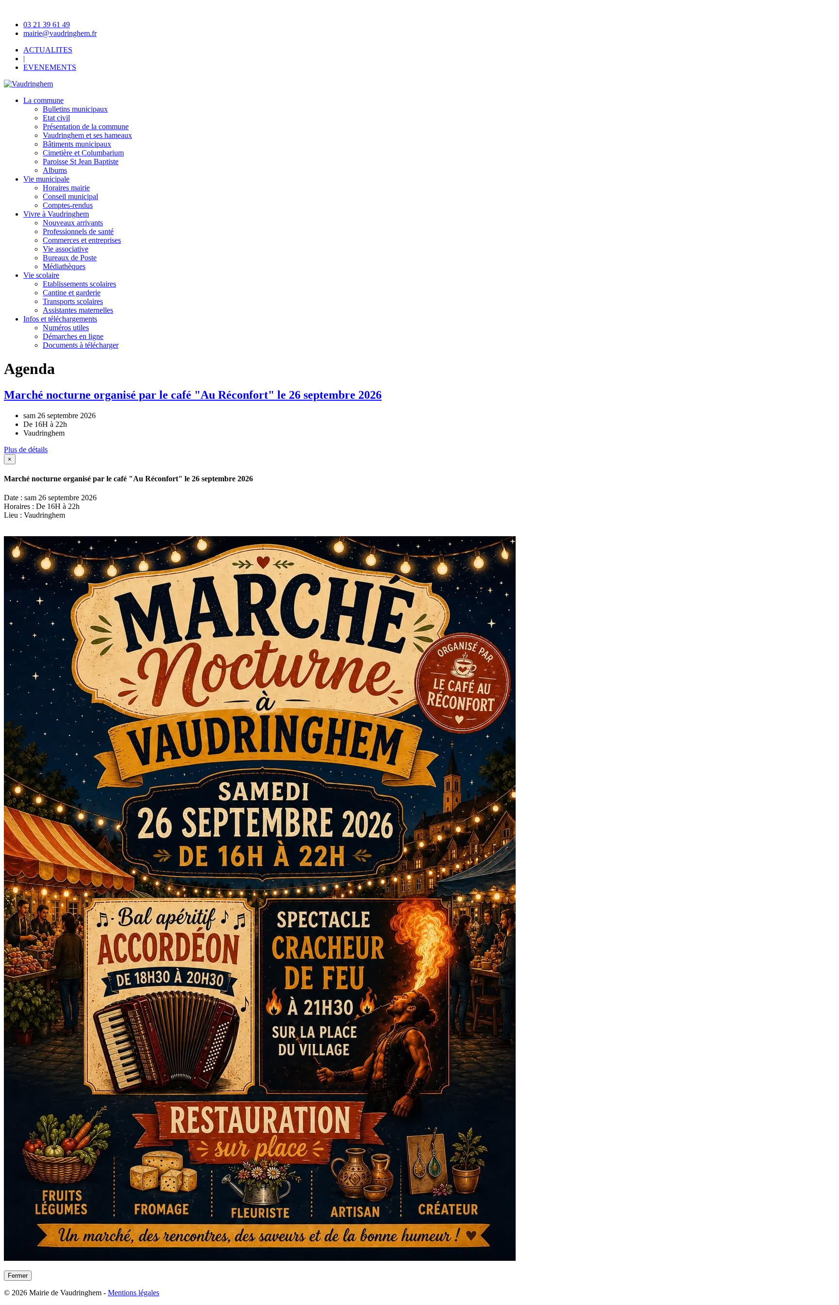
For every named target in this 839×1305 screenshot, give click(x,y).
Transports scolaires (73, 301)
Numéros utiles (66, 327)
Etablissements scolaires (79, 284)
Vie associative (65, 249)
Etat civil (56, 118)
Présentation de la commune (86, 126)
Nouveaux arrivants (73, 223)
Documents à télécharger (80, 345)
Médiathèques (64, 266)
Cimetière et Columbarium (83, 153)
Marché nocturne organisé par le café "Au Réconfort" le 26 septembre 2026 (193, 395)
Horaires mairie (66, 188)
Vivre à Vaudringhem (56, 214)
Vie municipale (46, 179)
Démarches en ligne (73, 336)
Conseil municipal (70, 196)
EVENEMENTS (49, 67)
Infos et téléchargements (60, 319)
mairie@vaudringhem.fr (60, 33)
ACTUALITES (47, 50)
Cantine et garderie (72, 292)
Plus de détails (26, 449)
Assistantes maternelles (78, 310)
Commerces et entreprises (82, 240)
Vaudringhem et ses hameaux (87, 135)
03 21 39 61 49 (46, 24)
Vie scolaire (41, 275)
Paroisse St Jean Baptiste (80, 161)
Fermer (18, 1275)
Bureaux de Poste (70, 258)
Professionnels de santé (78, 231)
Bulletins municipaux (75, 109)
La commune (43, 100)
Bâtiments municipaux (77, 144)
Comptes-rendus (68, 205)
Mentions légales (133, 1292)
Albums (55, 170)
